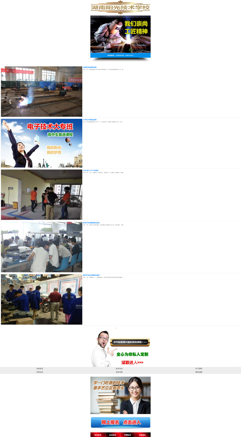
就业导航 (119, 372)
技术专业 (119, 369)
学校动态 (39, 372)
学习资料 (198, 369)
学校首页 (39, 369)
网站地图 (198, 372)
